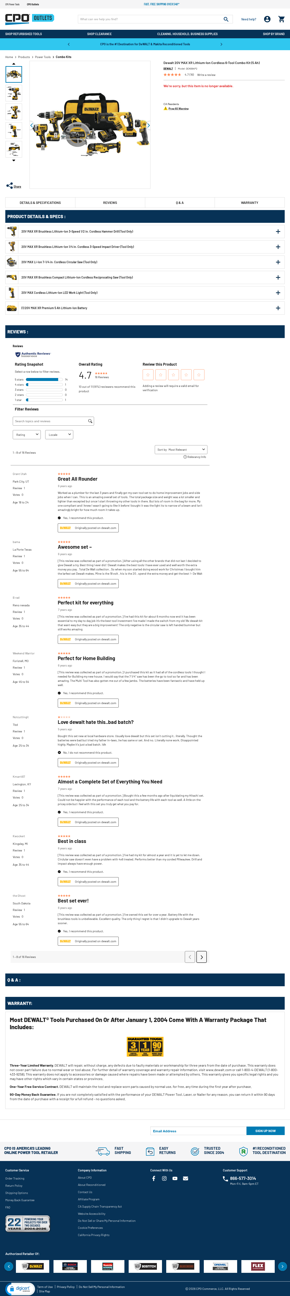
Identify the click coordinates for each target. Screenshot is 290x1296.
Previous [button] (68, 44)
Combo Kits (63, 57)
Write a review (206, 74)
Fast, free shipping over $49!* (162, 4)
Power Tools (43, 57)
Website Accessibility (91, 1213)
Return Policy (13, 1185)
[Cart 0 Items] (281, 18)
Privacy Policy (66, 1287)
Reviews (110, 202)
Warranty (249, 202)
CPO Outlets (33, 4)
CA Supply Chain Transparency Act (100, 1206)
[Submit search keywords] (226, 19)
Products (24, 57)
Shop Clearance (99, 34)
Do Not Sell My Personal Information (102, 1287)
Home (9, 57)
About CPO (85, 1177)
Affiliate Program (89, 1199)
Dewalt (168, 68)
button (278, 231)
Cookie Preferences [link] (90, 1227)
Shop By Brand (274, 34)
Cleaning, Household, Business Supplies (187, 34)
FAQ (7, 1207)
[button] (13, 74)
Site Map (44, 1291)
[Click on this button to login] (267, 19)
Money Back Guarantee (19, 1200)
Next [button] (221, 44)
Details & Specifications (40, 202)
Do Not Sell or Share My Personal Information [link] (107, 1220)
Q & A (180, 202)
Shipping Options (16, 1193)
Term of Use (45, 1287)
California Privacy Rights (94, 1235)
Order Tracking (14, 1178)
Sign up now (265, 1131)
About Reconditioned (92, 1185)
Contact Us (85, 1192)
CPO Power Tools (12, 4)
